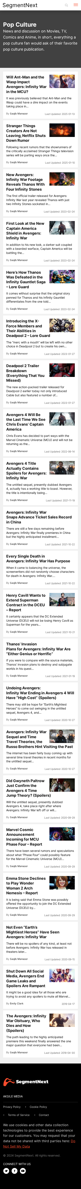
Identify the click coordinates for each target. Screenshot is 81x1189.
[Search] (66, 5)
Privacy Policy (12, 1106)
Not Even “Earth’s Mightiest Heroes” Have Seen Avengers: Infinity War (32, 932)
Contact (44, 1115)
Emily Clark (16, 1003)
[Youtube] (24, 1171)
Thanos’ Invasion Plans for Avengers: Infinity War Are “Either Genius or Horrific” (38, 649)
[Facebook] (15, 1171)
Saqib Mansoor (19, 113)
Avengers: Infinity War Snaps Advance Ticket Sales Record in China (39, 517)
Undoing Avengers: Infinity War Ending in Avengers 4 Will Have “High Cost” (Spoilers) (40, 693)
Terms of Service (19, 1115)
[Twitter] (7, 1171)
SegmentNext (19, 5)
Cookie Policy (38, 1106)
